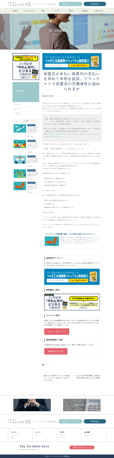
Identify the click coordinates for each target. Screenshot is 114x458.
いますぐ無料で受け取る (79, 65)
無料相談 (95, 4)
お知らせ (17, 113)
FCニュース (48, 364)
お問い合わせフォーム (82, 447)
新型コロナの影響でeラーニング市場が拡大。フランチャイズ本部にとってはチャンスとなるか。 (57, 378)
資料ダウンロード (70, 4)
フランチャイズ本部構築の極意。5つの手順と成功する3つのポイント (32, 187)
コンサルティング (29, 11)
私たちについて (88, 435)
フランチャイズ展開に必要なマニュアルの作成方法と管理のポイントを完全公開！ (32, 146)
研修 (43, 11)
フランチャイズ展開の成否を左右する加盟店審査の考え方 (32, 174)
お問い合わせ (99, 11)
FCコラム (18, 104)
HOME (15, 11)
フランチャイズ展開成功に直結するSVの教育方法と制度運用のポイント (32, 161)
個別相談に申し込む (56, 351)
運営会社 (85, 11)
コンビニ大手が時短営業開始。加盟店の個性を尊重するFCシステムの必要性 (87, 377)
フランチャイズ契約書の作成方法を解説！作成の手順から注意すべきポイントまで (32, 131)
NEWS (71, 11)
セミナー (57, 11)
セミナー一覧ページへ (57, 332)
